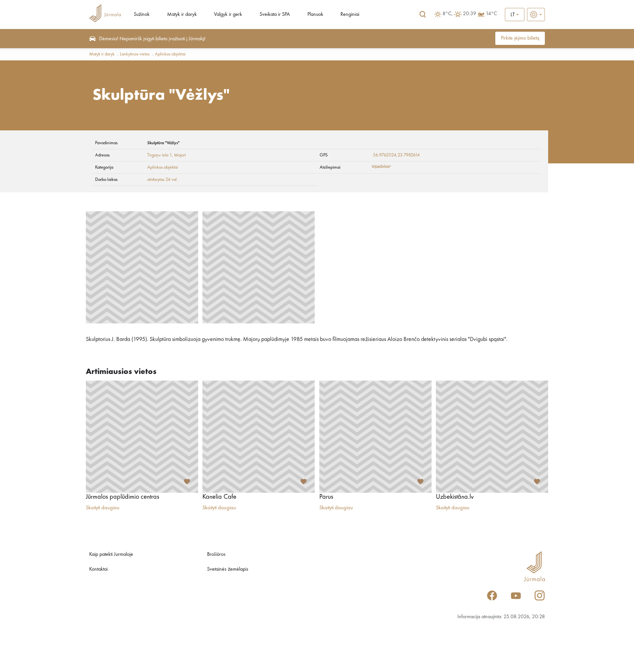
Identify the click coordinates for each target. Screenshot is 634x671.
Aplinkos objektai (170, 54)
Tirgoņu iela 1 (159, 155)
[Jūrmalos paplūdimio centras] (142, 437)
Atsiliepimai (330, 167)
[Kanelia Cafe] (258, 437)
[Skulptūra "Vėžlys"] (142, 267)
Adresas (102, 155)
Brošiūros (216, 554)
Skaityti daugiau (103, 508)
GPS (324, 155)
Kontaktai (98, 569)
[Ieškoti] (422, 14)
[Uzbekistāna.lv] (492, 437)
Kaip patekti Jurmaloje (111, 554)
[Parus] (375, 437)
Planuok (315, 14)
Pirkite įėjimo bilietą (520, 38)
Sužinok (142, 14)
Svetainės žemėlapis (227, 569)
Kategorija (104, 167)
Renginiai (349, 14)
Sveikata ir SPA (275, 14)
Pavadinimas (106, 143)
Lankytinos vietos (135, 54)
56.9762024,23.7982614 (396, 155)
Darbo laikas (106, 179)
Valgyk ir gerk (228, 14)
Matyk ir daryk (182, 14)
